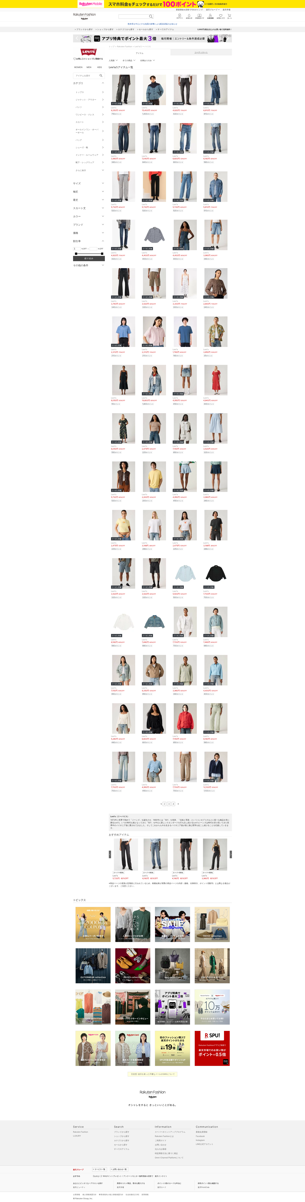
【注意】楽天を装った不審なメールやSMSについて (152, 1074)
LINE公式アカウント (204, 1144)
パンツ (79, 107)
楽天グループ (211, 9)
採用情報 (145, 1194)
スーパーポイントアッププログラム (170, 1132)
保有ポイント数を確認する (208, 1183)
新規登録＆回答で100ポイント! (189, 9)
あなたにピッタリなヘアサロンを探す (88, 1183)
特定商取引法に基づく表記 (166, 1153)
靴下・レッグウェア (85, 162)
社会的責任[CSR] (132, 1194)
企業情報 (76, 1194)
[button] (126, 859)
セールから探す (120, 1145)
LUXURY (77, 1136)
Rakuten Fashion (124, 46)
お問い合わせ (160, 1145)
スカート (80, 122)
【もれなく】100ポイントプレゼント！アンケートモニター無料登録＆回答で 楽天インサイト (129, 1176)
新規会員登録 (201, 1132)
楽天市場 (226, 9)
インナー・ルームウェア (87, 155)
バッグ (79, 140)
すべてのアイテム (121, 1149)
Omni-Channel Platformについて (169, 1157)
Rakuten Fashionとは (164, 1136)
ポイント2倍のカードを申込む (169, 1183)
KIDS (99, 67)
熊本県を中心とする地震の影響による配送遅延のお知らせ (152, 24)
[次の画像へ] (231, 854)
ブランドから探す (121, 1132)
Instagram (200, 1140)
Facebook (200, 1136)
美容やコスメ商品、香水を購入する (131, 1183)
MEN (89, 67)
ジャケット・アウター (86, 99)
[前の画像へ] (110, 854)
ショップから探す (121, 1136)
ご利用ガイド (160, 1140)
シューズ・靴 (82, 147)
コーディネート (201, 52)
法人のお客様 (160, 1149)
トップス (80, 92)
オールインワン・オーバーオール (87, 131)
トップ (112, 46)
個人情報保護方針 (89, 1194)
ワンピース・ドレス (85, 114)
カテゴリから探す (121, 1140)
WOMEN (78, 67)
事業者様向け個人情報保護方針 (111, 1194)
